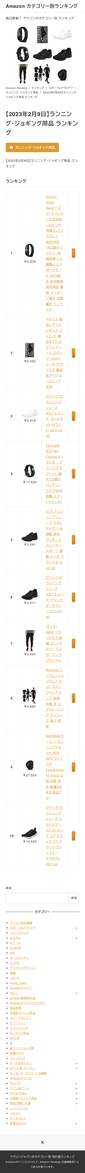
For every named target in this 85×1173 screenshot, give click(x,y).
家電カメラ (17, 1053)
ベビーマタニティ (20, 1018)
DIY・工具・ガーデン (22, 1068)
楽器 (13, 973)
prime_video (18, 983)
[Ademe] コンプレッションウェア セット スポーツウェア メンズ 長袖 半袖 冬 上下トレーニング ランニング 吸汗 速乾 (55, 698)
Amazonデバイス (21, 1078)
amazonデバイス (21, 988)
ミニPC (14, 963)
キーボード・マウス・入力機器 (28, 1073)
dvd (12, 953)
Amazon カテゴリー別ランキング (42, 6)
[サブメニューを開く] (76, 928)
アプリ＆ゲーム (19, 1088)
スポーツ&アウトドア (23, 928)
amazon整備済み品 (23, 998)
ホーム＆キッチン (21, 1063)
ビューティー (18, 1023)
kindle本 (15, 948)
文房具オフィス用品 (22, 1013)
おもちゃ (15, 938)
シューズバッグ (19, 933)
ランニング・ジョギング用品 (34, 147)
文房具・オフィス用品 (23, 1098)
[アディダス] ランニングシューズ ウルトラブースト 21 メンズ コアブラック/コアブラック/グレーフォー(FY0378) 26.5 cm (54, 835)
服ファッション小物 (22, 1048)
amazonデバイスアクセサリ (27, 1003)
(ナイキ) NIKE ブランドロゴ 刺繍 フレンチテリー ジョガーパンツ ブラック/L (54, 643)
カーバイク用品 (19, 1033)
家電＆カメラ (18, 1123)
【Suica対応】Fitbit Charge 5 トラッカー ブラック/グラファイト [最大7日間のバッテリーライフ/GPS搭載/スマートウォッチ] (55, 473)
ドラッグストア (19, 1028)
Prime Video (18, 1093)
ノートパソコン (19, 1108)
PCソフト (16, 1083)
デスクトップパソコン (23, 968)
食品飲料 (16, 1008)
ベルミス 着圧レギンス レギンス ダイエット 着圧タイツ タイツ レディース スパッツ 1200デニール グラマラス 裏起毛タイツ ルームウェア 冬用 (54, 353)
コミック (15, 978)
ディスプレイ (18, 1118)
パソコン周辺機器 (21, 923)
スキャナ (15, 1113)
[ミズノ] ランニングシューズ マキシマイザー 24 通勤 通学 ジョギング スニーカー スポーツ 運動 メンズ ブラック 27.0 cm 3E (55, 539)
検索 (9, 888)
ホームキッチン (19, 958)
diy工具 (15, 1038)
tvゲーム (15, 943)
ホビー (14, 993)
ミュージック (18, 1058)
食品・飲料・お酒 (20, 1103)
